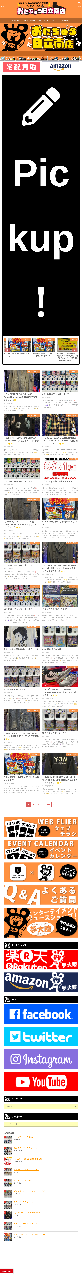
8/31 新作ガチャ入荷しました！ (26, 1137)
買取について (16, 20)
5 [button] (44, 363)
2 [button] (38, 363)
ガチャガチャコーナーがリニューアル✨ (30, 1191)
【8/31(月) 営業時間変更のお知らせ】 (29, 1159)
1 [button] (36, 363)
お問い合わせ (66, 20)
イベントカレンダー (43, 20)
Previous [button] (7, 350)
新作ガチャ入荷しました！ (24, 1202)
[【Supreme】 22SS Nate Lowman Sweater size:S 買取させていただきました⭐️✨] (8, 1215)
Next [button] (74, 350)
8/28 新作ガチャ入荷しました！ (26, 1170)
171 (48, 805)
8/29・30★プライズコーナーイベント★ (30, 1234)
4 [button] (42, 363)
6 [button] (46, 363)
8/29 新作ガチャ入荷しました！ (26, 1148)
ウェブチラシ (55, 20)
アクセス (25, 20)
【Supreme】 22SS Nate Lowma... (28, 1213)
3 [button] (40, 363)
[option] (16, 348)
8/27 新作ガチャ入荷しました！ (26, 1180)
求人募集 (32, 20)
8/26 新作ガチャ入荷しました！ (26, 1224)
